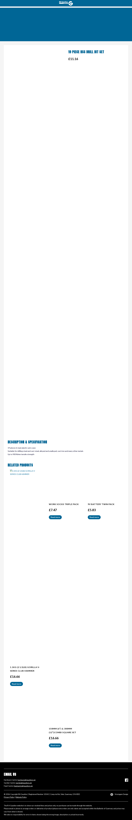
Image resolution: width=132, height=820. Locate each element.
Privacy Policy (9, 797)
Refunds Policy (21, 797)
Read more (16, 684)
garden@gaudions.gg (24, 783)
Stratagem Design (121, 794)
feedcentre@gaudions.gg (23, 786)
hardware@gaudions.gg (26, 780)
